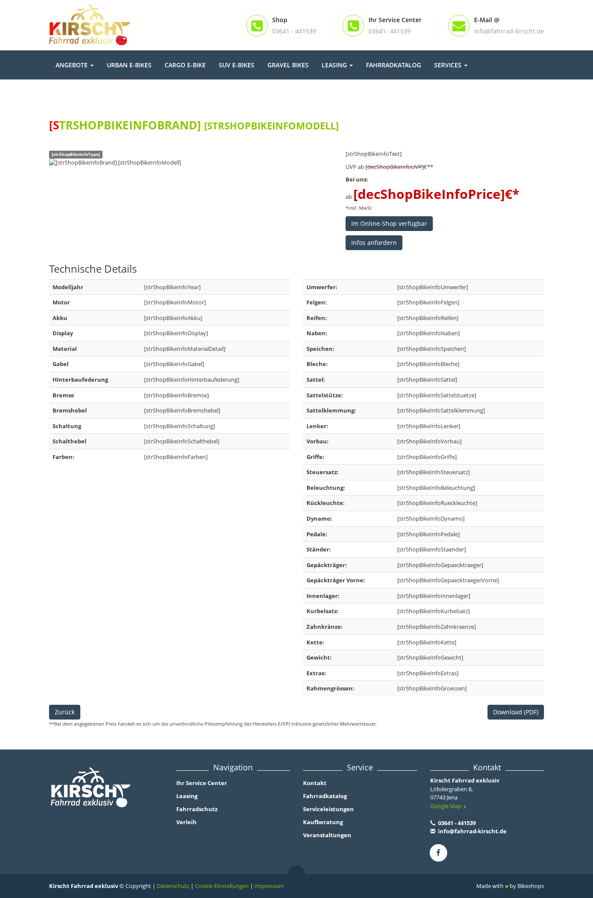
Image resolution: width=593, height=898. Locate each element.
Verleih (186, 822)
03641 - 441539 (456, 823)
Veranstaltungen (327, 835)
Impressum (269, 886)
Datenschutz (173, 886)
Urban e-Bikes (129, 65)
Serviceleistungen (328, 809)
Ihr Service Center (201, 783)
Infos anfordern (374, 242)
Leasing (187, 796)
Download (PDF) (515, 712)
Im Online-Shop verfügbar (389, 223)
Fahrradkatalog (393, 65)
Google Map (446, 806)
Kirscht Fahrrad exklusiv (464, 780)
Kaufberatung (323, 822)
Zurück (65, 712)
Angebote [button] (72, 65)
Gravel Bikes (288, 65)
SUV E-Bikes (236, 65)
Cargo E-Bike (185, 65)
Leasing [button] (335, 65)
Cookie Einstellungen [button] (222, 886)
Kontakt (314, 783)
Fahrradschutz (196, 809)
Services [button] (448, 65)
